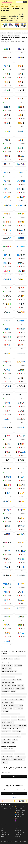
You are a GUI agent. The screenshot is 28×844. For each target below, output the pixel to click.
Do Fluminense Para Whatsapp (17, 759)
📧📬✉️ (7, 419)
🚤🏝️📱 (21, 140)
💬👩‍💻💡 (21, 279)
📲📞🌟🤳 (21, 518)
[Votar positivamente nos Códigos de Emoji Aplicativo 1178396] (17, 579)
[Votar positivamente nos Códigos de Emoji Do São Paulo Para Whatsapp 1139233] (4, 102)
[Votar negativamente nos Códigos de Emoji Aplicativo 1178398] (19, 628)
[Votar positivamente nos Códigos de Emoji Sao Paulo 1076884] (17, 620)
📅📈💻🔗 (21, 329)
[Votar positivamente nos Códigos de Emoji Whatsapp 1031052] (4, 455)
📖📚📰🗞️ (7, 362)
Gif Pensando (21, 716)
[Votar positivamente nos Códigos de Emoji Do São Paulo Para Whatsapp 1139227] (4, 159)
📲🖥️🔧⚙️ (21, 526)
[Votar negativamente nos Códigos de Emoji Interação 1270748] (6, 357)
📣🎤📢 (21, 411)
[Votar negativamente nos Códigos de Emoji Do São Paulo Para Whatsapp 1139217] (6, 110)
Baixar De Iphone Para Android (8, 677)
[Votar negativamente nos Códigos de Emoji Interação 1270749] (6, 612)
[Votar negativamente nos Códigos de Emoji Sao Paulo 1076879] (6, 184)
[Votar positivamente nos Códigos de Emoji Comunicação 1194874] (17, 365)
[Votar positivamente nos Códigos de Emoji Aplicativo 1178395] (17, 266)
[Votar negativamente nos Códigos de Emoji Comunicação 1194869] (19, 587)
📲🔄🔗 (7, 526)
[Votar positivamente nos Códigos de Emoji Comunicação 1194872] (4, 554)
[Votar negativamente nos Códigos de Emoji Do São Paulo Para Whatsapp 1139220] (19, 61)
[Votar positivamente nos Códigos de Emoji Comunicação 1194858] (17, 595)
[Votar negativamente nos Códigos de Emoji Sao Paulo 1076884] (19, 620)
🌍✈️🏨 (7, 181)
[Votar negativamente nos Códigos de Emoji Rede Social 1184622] (19, 258)
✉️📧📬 (7, 641)
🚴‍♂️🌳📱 (7, 148)
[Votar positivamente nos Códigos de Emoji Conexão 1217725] (4, 628)
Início (2, 4)
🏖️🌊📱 (21, 99)
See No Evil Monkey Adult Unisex (9, 694)
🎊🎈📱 (21, 82)
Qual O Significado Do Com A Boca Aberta (11, 734)
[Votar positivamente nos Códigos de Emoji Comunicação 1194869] (17, 587)
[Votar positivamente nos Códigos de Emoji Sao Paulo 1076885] (17, 217)
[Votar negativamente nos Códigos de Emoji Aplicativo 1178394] (19, 612)
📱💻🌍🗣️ (7, 477)
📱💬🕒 (21, 469)
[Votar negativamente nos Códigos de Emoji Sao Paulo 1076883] (19, 159)
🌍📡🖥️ (7, 173)
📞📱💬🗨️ (7, 395)
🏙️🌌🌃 (21, 238)
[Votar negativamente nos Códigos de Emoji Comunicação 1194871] (6, 398)
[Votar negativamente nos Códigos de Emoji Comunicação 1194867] (6, 176)
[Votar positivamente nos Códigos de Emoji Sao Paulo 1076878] (4, 538)
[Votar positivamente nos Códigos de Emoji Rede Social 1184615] (4, 579)
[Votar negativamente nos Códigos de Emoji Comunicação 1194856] (19, 423)
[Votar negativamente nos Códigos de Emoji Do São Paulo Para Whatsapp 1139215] (19, 94)
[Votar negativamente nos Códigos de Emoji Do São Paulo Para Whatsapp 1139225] (6, 69)
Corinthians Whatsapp (20, 756)
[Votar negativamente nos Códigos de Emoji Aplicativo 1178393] (19, 529)
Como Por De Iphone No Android (9, 685)
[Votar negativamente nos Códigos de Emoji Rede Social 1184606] (6, 192)
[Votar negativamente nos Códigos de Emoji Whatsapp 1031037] (6, 324)
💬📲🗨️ (21, 304)
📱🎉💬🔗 (21, 436)
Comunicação (17, 32)
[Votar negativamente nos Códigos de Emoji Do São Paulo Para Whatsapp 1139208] (19, 53)
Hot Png (3, 722)
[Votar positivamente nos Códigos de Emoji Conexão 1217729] (4, 275)
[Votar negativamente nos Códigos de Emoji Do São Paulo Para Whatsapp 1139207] (6, 53)
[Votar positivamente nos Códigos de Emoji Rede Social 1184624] (17, 332)
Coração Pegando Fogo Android (8, 679)
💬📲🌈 (21, 296)
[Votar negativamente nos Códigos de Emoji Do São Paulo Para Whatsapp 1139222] (19, 127)
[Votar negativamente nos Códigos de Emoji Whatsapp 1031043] (6, 307)
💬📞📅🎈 (7, 288)
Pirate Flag (15, 739)
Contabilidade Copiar (21, 725)
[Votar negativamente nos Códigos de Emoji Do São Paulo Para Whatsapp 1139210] (6, 61)
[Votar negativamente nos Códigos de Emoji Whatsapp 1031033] (19, 505)
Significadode (20, 705)
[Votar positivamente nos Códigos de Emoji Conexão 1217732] (4, 571)
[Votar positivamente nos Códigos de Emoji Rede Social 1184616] (17, 250)
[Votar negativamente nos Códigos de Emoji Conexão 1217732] (6, 571)
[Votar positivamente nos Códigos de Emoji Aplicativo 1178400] (4, 529)
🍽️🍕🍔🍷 (7, 222)
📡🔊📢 (21, 403)
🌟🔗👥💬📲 (21, 205)
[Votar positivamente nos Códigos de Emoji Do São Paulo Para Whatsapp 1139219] (17, 118)
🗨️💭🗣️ (21, 592)
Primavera (4, 728)
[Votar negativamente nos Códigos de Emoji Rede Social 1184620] (6, 431)
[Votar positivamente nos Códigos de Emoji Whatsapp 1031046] (17, 390)
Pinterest (24, 796)
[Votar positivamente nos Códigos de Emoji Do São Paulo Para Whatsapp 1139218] (4, 151)
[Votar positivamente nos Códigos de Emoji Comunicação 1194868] (4, 521)
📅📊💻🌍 (7, 337)
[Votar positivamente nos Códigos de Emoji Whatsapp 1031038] (17, 521)
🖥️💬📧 (7, 551)
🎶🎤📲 (21, 90)
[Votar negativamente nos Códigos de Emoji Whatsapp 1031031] (19, 307)
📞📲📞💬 (21, 395)
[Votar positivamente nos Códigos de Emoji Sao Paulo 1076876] (4, 250)
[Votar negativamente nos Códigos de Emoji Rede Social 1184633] (19, 201)
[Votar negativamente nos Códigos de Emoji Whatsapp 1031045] (19, 316)
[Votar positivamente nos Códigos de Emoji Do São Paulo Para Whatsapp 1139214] (17, 77)
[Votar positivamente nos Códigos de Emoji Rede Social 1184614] (4, 513)
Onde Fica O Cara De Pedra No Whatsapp (10, 714)
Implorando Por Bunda (6, 696)
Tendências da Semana (6, 834)
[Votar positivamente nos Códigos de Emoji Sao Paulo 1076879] (4, 184)
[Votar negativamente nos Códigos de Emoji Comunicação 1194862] (6, 595)
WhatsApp (14, 797)
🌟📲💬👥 (7, 205)
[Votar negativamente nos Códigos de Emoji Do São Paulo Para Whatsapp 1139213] (19, 135)
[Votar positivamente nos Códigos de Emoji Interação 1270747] (4, 258)
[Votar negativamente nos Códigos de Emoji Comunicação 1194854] (6, 645)
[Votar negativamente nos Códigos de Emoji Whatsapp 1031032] (6, 316)
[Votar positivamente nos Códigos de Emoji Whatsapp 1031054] (4, 381)
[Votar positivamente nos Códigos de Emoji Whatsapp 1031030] (4, 373)
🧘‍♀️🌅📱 (7, 156)
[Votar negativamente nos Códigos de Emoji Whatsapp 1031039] (19, 283)
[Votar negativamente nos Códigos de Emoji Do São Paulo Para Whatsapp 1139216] (19, 151)
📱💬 (7, 460)
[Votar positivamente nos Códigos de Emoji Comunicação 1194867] (4, 176)
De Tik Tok (19, 679)
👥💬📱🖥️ (21, 255)
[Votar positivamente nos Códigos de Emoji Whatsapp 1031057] (17, 464)
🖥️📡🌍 (21, 559)
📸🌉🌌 (7, 534)
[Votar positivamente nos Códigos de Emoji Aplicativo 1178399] (4, 620)
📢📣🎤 (7, 411)
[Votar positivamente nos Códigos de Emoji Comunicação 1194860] (17, 562)
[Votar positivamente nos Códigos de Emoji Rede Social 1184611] (17, 233)
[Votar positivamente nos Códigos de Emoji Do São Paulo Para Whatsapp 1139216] (17, 151)
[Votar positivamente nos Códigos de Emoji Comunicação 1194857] (17, 192)
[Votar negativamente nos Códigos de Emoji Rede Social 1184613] (19, 324)
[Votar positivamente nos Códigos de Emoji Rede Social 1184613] (17, 324)
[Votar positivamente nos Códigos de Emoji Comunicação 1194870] (4, 406)
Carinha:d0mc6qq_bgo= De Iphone (9, 671)
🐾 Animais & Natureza (20, 810)
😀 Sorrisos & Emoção (19, 806)
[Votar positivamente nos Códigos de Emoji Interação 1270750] (4, 636)
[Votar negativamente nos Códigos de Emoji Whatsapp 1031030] (6, 373)
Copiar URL (14, 793)
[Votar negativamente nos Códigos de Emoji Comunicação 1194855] (6, 414)
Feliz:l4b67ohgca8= (20, 688)
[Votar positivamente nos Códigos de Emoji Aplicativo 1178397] (17, 349)
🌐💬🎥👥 (21, 181)
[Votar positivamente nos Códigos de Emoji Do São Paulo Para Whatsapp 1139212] (4, 118)
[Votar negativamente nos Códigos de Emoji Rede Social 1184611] (19, 233)
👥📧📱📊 (7, 263)
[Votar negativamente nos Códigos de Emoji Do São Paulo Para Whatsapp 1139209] (6, 135)
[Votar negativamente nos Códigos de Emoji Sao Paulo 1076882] (19, 636)
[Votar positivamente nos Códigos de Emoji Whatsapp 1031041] (4, 390)
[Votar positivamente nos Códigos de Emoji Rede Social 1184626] (17, 571)
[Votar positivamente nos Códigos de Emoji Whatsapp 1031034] (17, 488)
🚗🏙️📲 (7, 140)
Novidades (3, 836)
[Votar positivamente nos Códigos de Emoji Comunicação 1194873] (17, 357)
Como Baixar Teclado (16, 674)
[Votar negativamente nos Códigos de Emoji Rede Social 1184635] (6, 480)
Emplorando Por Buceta (7, 708)
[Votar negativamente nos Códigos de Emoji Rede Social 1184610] (19, 431)
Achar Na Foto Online (6, 739)
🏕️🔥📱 (7, 99)
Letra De (13, 691)
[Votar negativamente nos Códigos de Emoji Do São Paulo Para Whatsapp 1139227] (6, 159)
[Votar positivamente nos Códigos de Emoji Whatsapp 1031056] (17, 299)
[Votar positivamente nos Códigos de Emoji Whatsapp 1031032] (4, 316)
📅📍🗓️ (7, 345)
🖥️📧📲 (7, 567)
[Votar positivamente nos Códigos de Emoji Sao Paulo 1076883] (17, 159)
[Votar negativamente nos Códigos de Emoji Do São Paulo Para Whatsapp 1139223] (19, 85)
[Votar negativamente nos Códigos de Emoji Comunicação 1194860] (19, 562)
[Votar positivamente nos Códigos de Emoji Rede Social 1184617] (17, 455)
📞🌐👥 (7, 370)
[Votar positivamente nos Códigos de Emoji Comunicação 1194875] (17, 414)
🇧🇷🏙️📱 (7, 49)
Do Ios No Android (5, 716)
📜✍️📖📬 (21, 362)
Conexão (25, 32)
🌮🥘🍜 (7, 214)
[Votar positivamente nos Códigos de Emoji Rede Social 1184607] (4, 488)
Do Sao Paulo (4, 762)
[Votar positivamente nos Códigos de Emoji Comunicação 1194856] (17, 423)
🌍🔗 (21, 173)
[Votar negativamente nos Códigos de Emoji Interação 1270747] (6, 258)
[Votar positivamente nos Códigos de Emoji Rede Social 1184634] (4, 562)
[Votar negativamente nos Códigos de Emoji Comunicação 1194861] (19, 406)
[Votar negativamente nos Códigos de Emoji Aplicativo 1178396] (19, 579)
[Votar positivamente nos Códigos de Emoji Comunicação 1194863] (17, 373)
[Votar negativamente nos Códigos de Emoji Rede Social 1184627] (19, 184)
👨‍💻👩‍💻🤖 (21, 263)
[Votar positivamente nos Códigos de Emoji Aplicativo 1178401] (4, 201)
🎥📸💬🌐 (7, 238)
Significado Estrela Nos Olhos (8, 742)
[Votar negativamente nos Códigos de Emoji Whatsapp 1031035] (19, 168)
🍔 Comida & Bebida (19, 812)
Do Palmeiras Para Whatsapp (8, 756)
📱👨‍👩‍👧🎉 (21, 444)
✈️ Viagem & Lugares (19, 814)
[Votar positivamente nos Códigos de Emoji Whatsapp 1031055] (4, 447)
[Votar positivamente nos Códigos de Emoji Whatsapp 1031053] (17, 275)
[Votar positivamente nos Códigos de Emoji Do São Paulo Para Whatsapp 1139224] (17, 110)
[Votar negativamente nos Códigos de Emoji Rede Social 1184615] (6, 579)
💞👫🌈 (7, 271)
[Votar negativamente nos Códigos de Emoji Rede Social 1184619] (6, 209)
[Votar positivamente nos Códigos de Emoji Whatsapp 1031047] (4, 497)
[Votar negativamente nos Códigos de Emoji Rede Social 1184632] (6, 242)
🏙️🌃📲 (7, 107)
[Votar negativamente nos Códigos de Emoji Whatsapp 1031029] (6, 464)
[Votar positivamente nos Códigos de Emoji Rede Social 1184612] (17, 209)
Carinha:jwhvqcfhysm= (6, 668)
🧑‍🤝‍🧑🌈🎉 (7, 633)
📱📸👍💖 (7, 485)
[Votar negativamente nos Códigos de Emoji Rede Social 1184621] (6, 233)
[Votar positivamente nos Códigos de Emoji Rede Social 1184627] (17, 184)
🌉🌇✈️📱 (7, 57)
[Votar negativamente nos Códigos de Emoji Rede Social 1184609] (19, 340)
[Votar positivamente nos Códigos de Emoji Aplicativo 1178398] (17, 628)
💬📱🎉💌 (21, 288)
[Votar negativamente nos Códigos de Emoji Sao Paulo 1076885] (19, 217)
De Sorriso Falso (11, 728)
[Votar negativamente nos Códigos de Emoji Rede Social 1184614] (6, 513)
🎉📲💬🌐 (7, 230)
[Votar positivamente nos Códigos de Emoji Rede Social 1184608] (17, 554)
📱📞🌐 (21, 477)
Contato (16, 828)
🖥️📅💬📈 (7, 559)
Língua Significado (5, 719)
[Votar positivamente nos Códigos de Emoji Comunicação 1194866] (4, 365)
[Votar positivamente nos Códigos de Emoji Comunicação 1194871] (4, 398)
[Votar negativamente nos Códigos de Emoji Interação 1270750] (6, 636)
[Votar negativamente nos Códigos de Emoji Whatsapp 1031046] (19, 390)
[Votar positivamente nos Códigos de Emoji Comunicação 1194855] (4, 414)
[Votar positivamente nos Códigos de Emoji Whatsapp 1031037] (4, 324)
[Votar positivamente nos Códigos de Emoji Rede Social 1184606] (4, 192)
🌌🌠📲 (21, 57)
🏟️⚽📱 (7, 115)
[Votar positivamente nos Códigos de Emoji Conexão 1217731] (4, 349)
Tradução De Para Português (8, 688)
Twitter (9, 796)
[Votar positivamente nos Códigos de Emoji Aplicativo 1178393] (17, 529)
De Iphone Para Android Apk (19, 696)
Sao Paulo (17, 35)
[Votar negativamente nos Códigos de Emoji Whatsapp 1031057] (19, 464)
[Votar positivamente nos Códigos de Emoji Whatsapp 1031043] (4, 307)
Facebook (14, 796)
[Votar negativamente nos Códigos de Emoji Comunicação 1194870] (6, 406)
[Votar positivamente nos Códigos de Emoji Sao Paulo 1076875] (4, 225)
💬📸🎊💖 (21, 312)
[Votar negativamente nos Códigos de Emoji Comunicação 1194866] (6, 365)
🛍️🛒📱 (21, 148)
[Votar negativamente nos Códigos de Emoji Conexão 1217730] (19, 225)
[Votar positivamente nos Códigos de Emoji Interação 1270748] (4, 357)
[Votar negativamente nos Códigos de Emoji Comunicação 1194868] (6, 521)
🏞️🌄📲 (21, 107)
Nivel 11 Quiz (20, 685)
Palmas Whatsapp (5, 759)
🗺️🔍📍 (7, 600)
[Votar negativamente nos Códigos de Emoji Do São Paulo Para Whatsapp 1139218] (6, 151)
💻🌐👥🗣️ (21, 321)
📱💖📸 (7, 452)
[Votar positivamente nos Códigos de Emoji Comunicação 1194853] (4, 587)
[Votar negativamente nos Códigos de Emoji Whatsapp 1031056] (19, 299)
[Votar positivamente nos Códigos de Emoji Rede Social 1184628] (4, 546)
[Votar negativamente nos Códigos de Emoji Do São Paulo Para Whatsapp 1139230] (6, 94)
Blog (2, 830)
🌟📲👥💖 (21, 197)
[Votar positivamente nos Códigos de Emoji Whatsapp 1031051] (4, 291)
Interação (10, 35)
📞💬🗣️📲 (7, 386)
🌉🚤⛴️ (21, 156)
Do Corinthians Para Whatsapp (8, 751)
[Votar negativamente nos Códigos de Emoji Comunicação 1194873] (19, 357)
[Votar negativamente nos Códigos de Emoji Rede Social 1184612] (19, 209)
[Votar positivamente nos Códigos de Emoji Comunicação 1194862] (4, 595)
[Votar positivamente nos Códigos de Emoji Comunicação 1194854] (4, 645)
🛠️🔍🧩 (7, 617)
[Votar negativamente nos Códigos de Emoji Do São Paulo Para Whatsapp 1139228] (6, 77)
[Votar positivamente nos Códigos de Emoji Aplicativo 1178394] (17, 612)
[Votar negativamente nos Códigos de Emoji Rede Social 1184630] (19, 439)
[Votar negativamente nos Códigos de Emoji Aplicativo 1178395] (19, 266)
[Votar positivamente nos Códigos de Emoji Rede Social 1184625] (4, 505)
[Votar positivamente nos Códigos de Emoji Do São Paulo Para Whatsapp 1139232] (4, 127)
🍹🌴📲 (7, 74)
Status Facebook (18, 665)
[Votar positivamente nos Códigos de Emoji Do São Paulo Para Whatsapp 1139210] (4, 61)
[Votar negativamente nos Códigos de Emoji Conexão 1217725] (6, 628)
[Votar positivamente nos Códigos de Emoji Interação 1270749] (4, 612)
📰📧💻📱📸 (7, 427)
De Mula (23, 734)
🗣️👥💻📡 (7, 584)
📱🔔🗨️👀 (21, 485)
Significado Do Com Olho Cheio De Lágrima (11, 736)
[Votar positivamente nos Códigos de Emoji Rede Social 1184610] (17, 431)
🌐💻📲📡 (21, 189)
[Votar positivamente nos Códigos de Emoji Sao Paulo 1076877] (17, 603)
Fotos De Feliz (10, 722)
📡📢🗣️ (7, 403)
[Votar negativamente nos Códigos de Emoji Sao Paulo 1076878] (6, 538)
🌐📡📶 (7, 197)
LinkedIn (19, 796)
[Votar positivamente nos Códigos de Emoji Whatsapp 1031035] (17, 168)
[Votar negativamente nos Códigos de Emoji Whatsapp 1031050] (19, 472)
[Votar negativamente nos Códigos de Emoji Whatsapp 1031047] (6, 497)
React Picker (14, 716)
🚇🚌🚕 (21, 600)
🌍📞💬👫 (21, 164)
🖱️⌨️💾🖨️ (21, 575)
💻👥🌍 (7, 329)
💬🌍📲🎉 (21, 271)
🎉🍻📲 (7, 82)
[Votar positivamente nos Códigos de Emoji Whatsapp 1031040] (17, 497)
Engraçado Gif (20, 728)
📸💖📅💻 (7, 542)
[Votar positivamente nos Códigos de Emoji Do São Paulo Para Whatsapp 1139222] (17, 127)
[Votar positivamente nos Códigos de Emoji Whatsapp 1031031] (17, 307)
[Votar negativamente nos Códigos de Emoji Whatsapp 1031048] (19, 291)
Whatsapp (10, 32)
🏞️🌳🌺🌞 (7, 246)
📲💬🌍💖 (7, 510)
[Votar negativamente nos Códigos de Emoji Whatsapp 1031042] (6, 439)
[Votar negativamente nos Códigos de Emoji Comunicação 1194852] (19, 381)
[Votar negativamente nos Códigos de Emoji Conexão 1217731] (6, 349)
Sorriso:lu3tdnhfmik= (18, 708)
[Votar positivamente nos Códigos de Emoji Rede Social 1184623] (17, 538)
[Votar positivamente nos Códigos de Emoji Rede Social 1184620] (4, 431)
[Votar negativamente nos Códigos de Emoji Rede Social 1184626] (19, 571)
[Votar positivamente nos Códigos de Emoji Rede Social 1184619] (4, 209)
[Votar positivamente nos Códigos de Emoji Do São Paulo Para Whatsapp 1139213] (17, 135)
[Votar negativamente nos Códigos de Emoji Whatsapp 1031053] (19, 275)
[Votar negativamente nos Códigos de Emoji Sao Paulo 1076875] (6, 225)
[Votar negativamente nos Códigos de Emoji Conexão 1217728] (6, 168)
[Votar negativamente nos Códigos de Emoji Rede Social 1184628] (6, 546)
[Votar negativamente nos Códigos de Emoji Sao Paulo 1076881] (6, 603)
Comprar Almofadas (22, 694)
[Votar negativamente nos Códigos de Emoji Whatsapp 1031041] (6, 390)
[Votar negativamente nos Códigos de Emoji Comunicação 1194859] (19, 398)
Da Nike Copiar (5, 699)
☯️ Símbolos (17, 820)
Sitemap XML (18, 836)
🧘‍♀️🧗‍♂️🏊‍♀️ (21, 633)
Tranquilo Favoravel (6, 674)
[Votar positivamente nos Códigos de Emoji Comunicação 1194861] (17, 406)
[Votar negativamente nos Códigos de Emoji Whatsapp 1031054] (6, 381)
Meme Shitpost (5, 711)
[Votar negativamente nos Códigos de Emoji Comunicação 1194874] (19, 365)
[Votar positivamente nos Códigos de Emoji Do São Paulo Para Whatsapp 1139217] (4, 110)
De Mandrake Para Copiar (7, 665)
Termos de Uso (18, 830)
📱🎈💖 (7, 436)
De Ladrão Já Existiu (6, 731)
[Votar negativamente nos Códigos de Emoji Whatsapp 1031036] (6, 472)
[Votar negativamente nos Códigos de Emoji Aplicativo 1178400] (6, 529)
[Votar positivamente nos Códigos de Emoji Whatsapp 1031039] (17, 283)
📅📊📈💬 (21, 337)
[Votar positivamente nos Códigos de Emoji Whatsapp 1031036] (4, 472)
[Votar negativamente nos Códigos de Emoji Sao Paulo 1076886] (19, 546)
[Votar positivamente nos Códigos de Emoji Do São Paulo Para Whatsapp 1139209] (4, 135)
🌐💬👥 (7, 189)
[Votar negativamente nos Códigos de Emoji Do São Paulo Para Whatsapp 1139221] (19, 143)
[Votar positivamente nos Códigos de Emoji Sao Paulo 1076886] (17, 546)
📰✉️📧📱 (21, 427)
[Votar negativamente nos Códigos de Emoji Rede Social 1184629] (6, 283)
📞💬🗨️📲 (21, 386)
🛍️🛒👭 (7, 608)
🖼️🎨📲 (21, 123)
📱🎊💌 (7, 444)
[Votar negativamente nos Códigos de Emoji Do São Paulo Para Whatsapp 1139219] (19, 118)
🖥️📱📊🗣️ (21, 567)
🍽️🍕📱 (21, 74)
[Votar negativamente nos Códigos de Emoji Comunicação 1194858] (19, 595)
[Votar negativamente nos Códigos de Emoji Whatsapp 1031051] (6, 291)
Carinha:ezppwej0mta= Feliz (8, 682)
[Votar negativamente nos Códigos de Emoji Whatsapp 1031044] (19, 447)
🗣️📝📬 (7, 592)
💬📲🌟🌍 (7, 304)
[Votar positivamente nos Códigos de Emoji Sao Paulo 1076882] (17, 636)
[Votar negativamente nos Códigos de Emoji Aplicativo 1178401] (6, 201)
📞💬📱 (21, 378)
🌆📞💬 (21, 49)
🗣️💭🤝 (21, 584)
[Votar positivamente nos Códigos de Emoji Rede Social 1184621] (4, 233)
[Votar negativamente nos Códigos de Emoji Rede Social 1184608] (19, 554)
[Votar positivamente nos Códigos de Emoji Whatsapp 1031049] (17, 513)
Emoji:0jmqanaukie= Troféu (7, 702)
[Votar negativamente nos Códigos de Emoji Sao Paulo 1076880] (6, 217)
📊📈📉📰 (21, 353)
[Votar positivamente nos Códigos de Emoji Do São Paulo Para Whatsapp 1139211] (4, 85)
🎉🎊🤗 (21, 222)
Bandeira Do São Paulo (19, 753)
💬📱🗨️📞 (7, 296)
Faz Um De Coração (16, 731)
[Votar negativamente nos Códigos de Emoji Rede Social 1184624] (19, 332)
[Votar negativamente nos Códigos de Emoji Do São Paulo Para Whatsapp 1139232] (6, 127)
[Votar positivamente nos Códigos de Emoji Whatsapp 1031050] (17, 472)
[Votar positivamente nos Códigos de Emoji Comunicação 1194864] (4, 423)
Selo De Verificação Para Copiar (8, 725)
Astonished (13, 719)
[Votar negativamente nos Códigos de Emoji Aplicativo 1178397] (19, 349)
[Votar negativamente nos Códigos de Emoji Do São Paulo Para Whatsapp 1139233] (6, 102)
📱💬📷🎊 (7, 469)
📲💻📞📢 (7, 518)
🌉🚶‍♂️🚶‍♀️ (7, 164)
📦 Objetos (17, 818)
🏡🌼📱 (21, 115)
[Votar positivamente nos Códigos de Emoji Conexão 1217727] (4, 332)
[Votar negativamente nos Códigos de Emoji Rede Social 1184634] (6, 562)
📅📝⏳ (21, 345)
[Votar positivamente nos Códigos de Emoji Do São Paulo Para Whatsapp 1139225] (4, 69)
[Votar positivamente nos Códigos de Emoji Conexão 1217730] (17, 225)
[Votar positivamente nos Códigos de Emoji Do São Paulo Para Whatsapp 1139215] (17, 94)
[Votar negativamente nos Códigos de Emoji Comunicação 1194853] (6, 587)
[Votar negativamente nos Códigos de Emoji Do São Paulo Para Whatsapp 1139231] (19, 69)
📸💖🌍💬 (21, 534)
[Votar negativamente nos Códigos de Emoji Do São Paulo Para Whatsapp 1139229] (19, 102)
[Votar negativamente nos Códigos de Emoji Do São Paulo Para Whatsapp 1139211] (6, 85)
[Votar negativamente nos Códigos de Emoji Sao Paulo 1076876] (6, 250)
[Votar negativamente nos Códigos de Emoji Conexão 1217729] (6, 275)
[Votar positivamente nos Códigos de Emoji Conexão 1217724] (17, 176)
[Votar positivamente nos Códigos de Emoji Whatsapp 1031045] (17, 316)
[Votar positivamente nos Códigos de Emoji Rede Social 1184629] (4, 283)
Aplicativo (3, 32)
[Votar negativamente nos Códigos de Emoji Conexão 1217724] (19, 176)
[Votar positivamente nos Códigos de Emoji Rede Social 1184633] (17, 201)
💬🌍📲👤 (7, 279)
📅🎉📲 (7, 123)
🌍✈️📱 (7, 66)
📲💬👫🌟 (21, 510)
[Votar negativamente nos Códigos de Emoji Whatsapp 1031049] (19, 513)
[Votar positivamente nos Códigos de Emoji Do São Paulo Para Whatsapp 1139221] (17, 143)
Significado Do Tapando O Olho (16, 699)
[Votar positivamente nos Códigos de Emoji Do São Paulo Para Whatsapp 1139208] (17, 53)
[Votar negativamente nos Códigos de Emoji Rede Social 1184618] (6, 340)
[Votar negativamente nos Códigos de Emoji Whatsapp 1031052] (6, 455)
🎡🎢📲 (7, 90)
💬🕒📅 (7, 321)
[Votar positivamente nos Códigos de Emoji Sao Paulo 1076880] (4, 217)
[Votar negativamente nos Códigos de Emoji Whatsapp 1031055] (6, 447)
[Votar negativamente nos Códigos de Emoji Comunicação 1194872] (6, 554)
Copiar (10, 52)
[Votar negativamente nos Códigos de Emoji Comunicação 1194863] (19, 373)
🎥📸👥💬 (21, 230)
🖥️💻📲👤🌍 (21, 551)
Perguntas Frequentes (6, 826)
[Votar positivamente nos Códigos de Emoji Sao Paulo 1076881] (4, 603)
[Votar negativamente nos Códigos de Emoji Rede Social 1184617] (19, 455)
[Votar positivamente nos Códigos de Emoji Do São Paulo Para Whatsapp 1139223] (17, 85)
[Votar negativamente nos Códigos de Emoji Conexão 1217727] (6, 332)
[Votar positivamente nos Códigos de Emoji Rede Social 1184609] (17, 340)
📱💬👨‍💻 (21, 460)
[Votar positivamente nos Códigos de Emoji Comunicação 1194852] (17, 381)
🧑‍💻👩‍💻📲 (21, 625)
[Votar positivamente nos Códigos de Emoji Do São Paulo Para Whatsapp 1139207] (4, 53)
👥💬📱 (7, 255)
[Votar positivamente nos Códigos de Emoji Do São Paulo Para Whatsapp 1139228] (4, 77)
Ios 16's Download (5, 691)
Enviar (14, 776)
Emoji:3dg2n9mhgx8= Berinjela (8, 705)
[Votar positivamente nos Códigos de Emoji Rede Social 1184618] (4, 340)
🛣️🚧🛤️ (21, 617)
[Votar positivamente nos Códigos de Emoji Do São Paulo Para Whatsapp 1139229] (17, 102)
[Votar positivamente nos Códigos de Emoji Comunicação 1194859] (17, 398)
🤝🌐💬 (7, 625)
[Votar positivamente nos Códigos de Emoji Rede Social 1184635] (4, 480)
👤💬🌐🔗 (21, 246)
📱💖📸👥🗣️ (21, 452)
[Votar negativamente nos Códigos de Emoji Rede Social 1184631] (6, 266)
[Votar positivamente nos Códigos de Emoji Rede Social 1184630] (17, 439)
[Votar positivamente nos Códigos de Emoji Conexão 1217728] (4, 168)
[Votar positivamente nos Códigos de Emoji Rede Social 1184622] (17, 258)
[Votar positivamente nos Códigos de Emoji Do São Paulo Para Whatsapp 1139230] (4, 94)
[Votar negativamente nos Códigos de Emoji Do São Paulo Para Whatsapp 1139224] (19, 110)
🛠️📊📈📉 (21, 608)
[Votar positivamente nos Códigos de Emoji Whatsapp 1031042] (4, 439)
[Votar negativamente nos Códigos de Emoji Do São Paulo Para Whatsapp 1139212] (6, 118)
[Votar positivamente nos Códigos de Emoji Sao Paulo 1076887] (17, 242)
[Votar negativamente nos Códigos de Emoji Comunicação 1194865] (6, 299)
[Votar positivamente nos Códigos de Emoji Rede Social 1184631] (4, 266)
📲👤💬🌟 (7, 501)
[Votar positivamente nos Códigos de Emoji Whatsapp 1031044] (17, 447)
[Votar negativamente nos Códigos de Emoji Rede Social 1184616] (19, 250)
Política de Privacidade (20, 832)
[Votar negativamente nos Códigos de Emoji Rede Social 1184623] (19, 538)
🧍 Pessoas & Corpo (19, 808)
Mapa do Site (18, 834)
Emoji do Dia (3, 832)
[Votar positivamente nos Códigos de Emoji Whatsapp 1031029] (4, 464)
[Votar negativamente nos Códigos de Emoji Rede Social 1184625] (6, 505)
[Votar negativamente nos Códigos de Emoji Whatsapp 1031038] (19, 521)
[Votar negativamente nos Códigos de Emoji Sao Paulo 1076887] (19, 242)
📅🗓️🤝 (7, 353)
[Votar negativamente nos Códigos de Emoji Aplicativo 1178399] (6, 620)
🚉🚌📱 (21, 131)
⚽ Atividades (18, 816)
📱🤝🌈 (21, 493)
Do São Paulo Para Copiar (7, 753)
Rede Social (3, 35)
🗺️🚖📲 (7, 131)
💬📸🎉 (7, 312)
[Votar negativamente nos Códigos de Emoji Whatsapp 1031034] (19, 488)
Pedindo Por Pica (21, 719)
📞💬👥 (7, 378)
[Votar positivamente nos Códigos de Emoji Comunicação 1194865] (4, 299)
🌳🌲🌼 (21, 214)
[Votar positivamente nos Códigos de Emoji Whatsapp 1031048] (17, 291)
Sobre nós (17, 826)
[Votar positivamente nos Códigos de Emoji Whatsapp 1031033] (17, 505)
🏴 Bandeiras (18, 821)
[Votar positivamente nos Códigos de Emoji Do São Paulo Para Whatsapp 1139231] (17, 69)
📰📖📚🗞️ (21, 419)
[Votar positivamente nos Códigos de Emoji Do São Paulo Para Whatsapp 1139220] (17, 61)
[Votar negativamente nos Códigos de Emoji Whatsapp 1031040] (19, 497)
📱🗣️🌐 (7, 493)
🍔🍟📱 (21, 66)
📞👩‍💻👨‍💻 (21, 370)
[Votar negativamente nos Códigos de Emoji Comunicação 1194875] (19, 414)
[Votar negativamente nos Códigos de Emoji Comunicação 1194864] (6, 423)
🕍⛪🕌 (21, 542)
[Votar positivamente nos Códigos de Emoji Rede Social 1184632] (4, 242)
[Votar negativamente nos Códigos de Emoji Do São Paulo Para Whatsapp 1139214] (19, 77)
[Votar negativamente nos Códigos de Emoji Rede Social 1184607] (6, 488)
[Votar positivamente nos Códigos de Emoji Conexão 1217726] (17, 480)
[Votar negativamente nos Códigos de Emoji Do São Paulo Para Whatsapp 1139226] (6, 143)
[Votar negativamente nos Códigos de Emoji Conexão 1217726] (19, 480)
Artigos (2, 828)
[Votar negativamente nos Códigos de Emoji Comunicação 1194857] (19, 192)
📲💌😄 (21, 501)
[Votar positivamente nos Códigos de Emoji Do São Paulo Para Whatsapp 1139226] (4, 143)
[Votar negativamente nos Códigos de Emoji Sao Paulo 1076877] (19, 603)
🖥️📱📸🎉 (7, 575)
